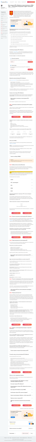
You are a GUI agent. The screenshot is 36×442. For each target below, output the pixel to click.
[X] (33, 424)
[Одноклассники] (31, 424)
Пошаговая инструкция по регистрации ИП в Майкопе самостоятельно (4, 14)
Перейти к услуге (15, 116)
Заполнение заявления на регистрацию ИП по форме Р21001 (4, 23)
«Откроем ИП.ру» (15, 51)
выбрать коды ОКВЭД (13, 143)
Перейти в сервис (30, 69)
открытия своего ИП (14, 80)
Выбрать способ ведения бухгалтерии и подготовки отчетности (4, 34)
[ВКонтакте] (29, 424)
